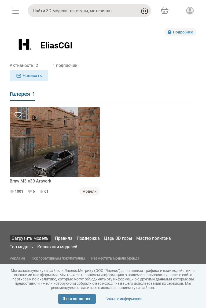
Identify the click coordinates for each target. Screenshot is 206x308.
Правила (63, 238)
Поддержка (88, 238)
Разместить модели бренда (115, 258)
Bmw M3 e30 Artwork (30, 181)
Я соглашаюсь (76, 298)
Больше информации (123, 299)
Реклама (17, 258)
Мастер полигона (153, 238)
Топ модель (21, 246)
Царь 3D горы (118, 238)
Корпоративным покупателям (58, 258)
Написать (32, 75)
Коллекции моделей (57, 246)
